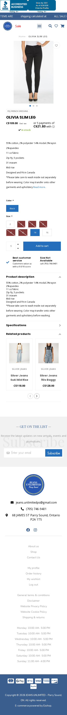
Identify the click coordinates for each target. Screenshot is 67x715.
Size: (9, 216)
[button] (30, 106)
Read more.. (39, 187)
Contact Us (33, 557)
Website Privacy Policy (33, 606)
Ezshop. (47, 705)
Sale (18, 26)
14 (35, 232)
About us (33, 546)
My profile (33, 568)
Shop (34, 552)
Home (22, 36)
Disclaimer (33, 601)
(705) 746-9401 (36, 509)
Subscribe (53, 453)
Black (12, 208)
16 (47, 232)
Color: (10, 200)
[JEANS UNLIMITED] (7, 26)
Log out (33, 584)
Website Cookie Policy (33, 612)
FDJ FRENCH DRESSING (17, 111)
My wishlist (33, 579)
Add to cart (42, 246)
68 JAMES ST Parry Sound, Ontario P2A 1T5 (36, 517)
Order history (33, 573)
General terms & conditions (33, 595)
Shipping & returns (34, 617)
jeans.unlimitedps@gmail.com (36, 502)
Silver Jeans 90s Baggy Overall (48, 380)
